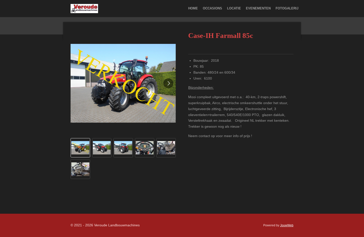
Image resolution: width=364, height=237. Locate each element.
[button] (80, 148)
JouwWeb (286, 225)
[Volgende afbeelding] (168, 83)
